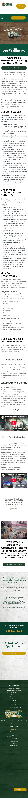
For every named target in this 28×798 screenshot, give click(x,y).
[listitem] (14, 550)
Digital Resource (14, 723)
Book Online (21, 6)
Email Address (14, 729)
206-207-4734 (14, 631)
